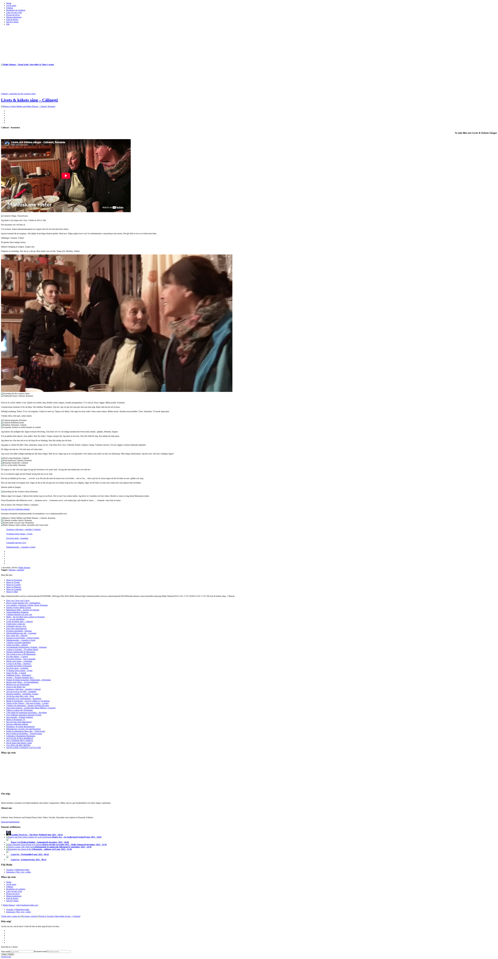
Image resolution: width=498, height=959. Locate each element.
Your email (5, 951)
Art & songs (11, 884)
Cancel (10, 954)
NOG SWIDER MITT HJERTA (19, 740)
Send (4, 954)
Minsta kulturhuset (13, 896)
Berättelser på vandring (15, 889)
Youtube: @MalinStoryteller (17, 870)
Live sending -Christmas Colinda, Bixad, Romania (27, 605)
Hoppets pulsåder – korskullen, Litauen (22, 694)
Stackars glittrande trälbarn (17, 724)
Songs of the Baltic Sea (15, 687)
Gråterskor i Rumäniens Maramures (20, 736)
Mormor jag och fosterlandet (17, 684)
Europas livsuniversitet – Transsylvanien (22, 638)
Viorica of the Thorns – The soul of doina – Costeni (27, 703)
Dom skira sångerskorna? (16, 628)
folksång (12, 570)
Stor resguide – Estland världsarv (19, 717)
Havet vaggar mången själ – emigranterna (23, 603)
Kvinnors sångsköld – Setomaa (19, 631)
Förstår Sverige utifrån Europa (18, 607)
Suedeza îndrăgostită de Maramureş (20, 652)
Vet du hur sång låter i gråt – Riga (20, 696)
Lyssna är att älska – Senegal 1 (18, 663)
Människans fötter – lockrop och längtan (22, 610)
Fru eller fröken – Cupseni (17, 656)
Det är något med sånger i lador (19, 743)
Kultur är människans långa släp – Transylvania (25, 731)
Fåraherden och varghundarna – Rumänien (23, 698)
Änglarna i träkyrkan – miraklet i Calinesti (23, 529)
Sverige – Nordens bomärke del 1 (20, 677)
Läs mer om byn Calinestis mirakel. (15, 509)
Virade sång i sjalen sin (15, 624)
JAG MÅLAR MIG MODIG (18, 745)
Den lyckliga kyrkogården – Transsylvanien (24, 733)
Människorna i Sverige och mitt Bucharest (23, 729)
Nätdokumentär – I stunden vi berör (20, 547)
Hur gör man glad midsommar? (19, 722)
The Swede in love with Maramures (21, 654)
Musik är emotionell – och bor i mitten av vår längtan (28, 701)
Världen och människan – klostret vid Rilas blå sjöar (27, 705)
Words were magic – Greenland (19, 661)
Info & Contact (12, 901)
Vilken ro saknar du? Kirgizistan (19, 710)
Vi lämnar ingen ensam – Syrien (19, 534)
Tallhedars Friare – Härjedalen (18, 675)
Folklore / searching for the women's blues (18, 94)
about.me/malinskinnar (10, 822)
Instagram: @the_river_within (18, 872)
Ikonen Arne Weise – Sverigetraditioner (22, 682)
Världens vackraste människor (18, 642)
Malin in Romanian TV (15, 719)
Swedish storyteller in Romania (19, 666)
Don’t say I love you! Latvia (17, 600)
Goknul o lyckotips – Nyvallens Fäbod (22, 649)
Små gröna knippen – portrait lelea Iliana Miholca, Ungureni (31, 708)
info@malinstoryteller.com (27, 905)
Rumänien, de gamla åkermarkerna (20, 726)
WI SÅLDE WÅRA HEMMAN (19, 738)
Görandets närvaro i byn (16, 543)
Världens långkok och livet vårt (19, 614)
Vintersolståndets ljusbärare (17, 612)
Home (8, 882)
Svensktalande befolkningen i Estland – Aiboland (26, 647)
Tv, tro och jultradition (15, 619)
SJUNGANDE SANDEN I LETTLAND (23, 747)
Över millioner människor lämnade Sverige (23, 715)
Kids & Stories (12, 898)
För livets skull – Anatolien (17, 538)
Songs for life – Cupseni (16, 673)
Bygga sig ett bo (13, 894)
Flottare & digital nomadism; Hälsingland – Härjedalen (28, 680)
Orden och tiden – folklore (17, 645)
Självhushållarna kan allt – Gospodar (21, 633)
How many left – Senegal (16, 635)
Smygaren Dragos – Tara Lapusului (20, 659)
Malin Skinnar (24, 567)
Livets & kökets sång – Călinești (29, 100)
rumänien (20, 570)
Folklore (9, 887)
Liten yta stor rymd (14, 891)
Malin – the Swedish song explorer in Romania (25, 617)
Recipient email (40, 951)
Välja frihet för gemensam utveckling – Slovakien (26, 712)
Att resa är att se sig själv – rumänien (21, 691)
